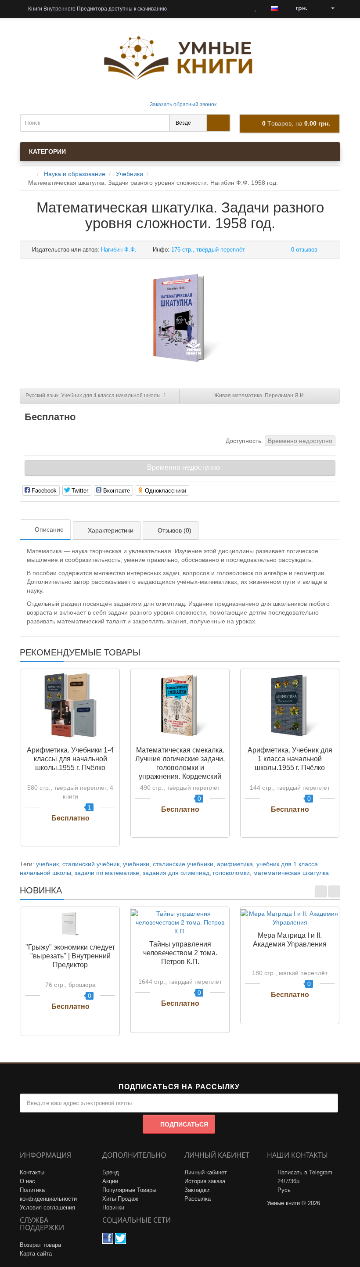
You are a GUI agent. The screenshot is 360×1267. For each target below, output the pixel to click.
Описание (49, 529)
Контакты (32, 1172)
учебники (136, 863)
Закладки (196, 1190)
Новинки (113, 1207)
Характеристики (110, 530)
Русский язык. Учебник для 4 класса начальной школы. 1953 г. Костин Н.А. (102, 395)
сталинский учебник (90, 863)
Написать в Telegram (304, 1172)
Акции (110, 1181)
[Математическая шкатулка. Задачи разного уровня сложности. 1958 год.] (180, 319)
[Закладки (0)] (255, 8)
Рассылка (197, 1198)
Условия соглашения (47, 1207)
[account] (329, 8)
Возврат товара (40, 1245)
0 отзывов (304, 249)
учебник (47, 863)
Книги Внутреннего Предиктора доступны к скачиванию (97, 9)
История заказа (204, 1181)
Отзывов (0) (174, 530)
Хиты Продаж (120, 1198)
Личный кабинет (205, 1172)
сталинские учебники (183, 863)
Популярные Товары (129, 1190)
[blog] (184, 8)
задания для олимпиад (176, 872)
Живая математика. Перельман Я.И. (259, 395)
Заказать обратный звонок (182, 104)
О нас (27, 1181)
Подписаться (184, 1124)
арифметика (235, 863)
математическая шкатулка (291, 872)
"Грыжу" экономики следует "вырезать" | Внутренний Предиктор (70, 955)
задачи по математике (107, 872)
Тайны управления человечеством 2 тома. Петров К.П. (180, 952)
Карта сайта (36, 1253)
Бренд (110, 1172)
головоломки (231, 872)
